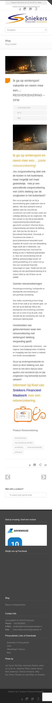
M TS (19, 113)
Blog (19, 118)
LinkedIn (29, 7)
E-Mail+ (44, 463)
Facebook (18, 7)
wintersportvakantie (34, 447)
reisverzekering (20, 438)
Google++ (38, 463)
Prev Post (7, 477)
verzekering (18, 447)
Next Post (43, 477)
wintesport (18, 452)
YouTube (34, 7)
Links (9, 646)
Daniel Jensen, (37, 669)
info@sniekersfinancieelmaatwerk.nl (27, 626)
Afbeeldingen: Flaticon (16, 649)
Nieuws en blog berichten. (15, 605)
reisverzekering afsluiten (23, 443)
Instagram (23, 7)
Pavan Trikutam (15, 675)
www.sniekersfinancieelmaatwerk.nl (27, 630)
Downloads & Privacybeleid (18, 643)
